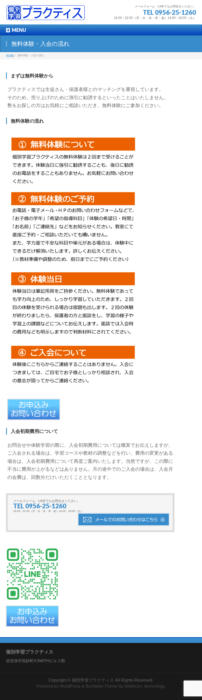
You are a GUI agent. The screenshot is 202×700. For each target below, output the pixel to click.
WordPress (70, 686)
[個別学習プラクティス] (45, 14)
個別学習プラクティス (93, 680)
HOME (10, 55)
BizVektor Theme (101, 686)
